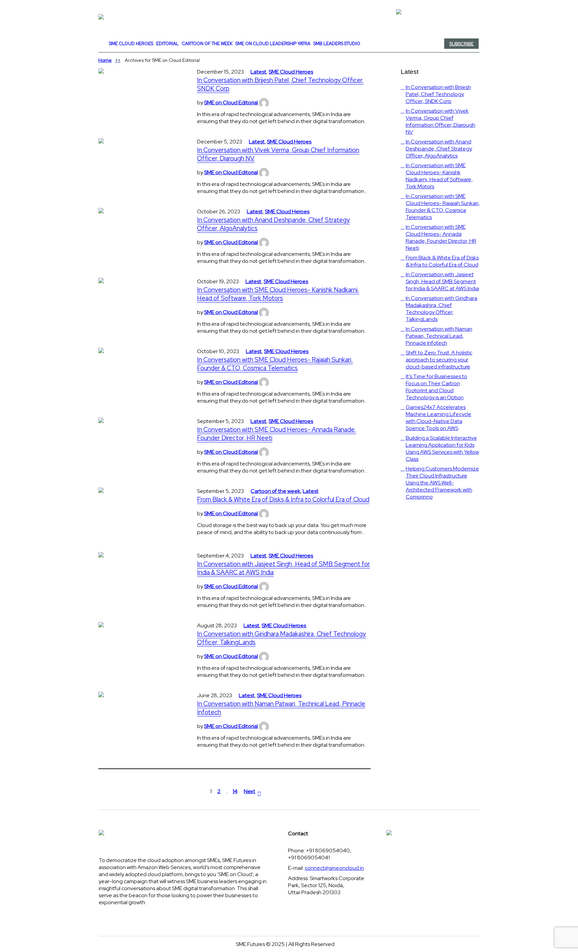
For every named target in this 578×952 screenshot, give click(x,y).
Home (105, 60)
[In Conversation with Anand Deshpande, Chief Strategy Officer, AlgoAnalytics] (141, 233)
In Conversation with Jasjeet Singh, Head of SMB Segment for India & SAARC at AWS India (283, 568)
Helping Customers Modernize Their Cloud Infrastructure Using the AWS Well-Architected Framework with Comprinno (442, 482)
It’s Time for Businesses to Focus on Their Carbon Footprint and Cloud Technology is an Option (436, 387)
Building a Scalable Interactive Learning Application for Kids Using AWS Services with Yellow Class (442, 448)
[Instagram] (381, 43)
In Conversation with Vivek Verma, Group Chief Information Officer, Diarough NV (278, 154)
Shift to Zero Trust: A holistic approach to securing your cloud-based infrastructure (439, 359)
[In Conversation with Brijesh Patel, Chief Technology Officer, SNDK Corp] (141, 93)
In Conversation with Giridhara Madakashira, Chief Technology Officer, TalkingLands (281, 638)
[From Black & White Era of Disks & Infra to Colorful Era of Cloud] (141, 513)
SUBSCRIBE (462, 44)
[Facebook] (377, 43)
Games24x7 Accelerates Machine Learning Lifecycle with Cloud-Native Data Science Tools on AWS (438, 418)
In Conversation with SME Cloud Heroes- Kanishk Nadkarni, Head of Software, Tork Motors (278, 294)
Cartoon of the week (275, 491)
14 (234, 791)
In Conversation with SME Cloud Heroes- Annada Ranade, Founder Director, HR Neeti (276, 433)
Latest (258, 71)
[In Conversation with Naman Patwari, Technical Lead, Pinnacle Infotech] (141, 717)
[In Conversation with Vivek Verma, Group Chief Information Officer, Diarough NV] (141, 163)
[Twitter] (379, 43)
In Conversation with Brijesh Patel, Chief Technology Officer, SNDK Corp (280, 84)
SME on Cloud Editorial (231, 102)
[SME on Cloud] (289, 16)
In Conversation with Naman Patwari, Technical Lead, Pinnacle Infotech (281, 708)
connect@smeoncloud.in (334, 867)
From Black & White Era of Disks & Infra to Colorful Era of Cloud (283, 499)
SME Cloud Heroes (291, 71)
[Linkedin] (380, 43)
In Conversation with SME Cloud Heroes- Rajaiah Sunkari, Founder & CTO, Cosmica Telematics (275, 363)
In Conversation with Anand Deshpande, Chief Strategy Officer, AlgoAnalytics (273, 224)
